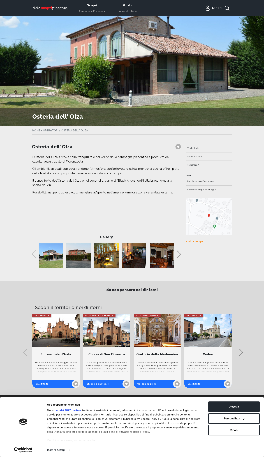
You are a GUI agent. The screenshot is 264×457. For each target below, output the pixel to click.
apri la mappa (194, 241)
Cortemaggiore (147, 384)
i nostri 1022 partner (68, 410)
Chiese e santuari (98, 384)
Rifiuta (234, 430)
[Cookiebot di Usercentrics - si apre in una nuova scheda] (23, 450)
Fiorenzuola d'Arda (56, 354)
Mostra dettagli (56, 449)
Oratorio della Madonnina (157, 354)
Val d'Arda (42, 384)
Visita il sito (193, 148)
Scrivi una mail (194, 156)
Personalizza (232, 418)
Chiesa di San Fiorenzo (106, 354)
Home (36, 130)
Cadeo (208, 354)
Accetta (234, 406)
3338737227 (193, 165)
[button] (178, 254)
